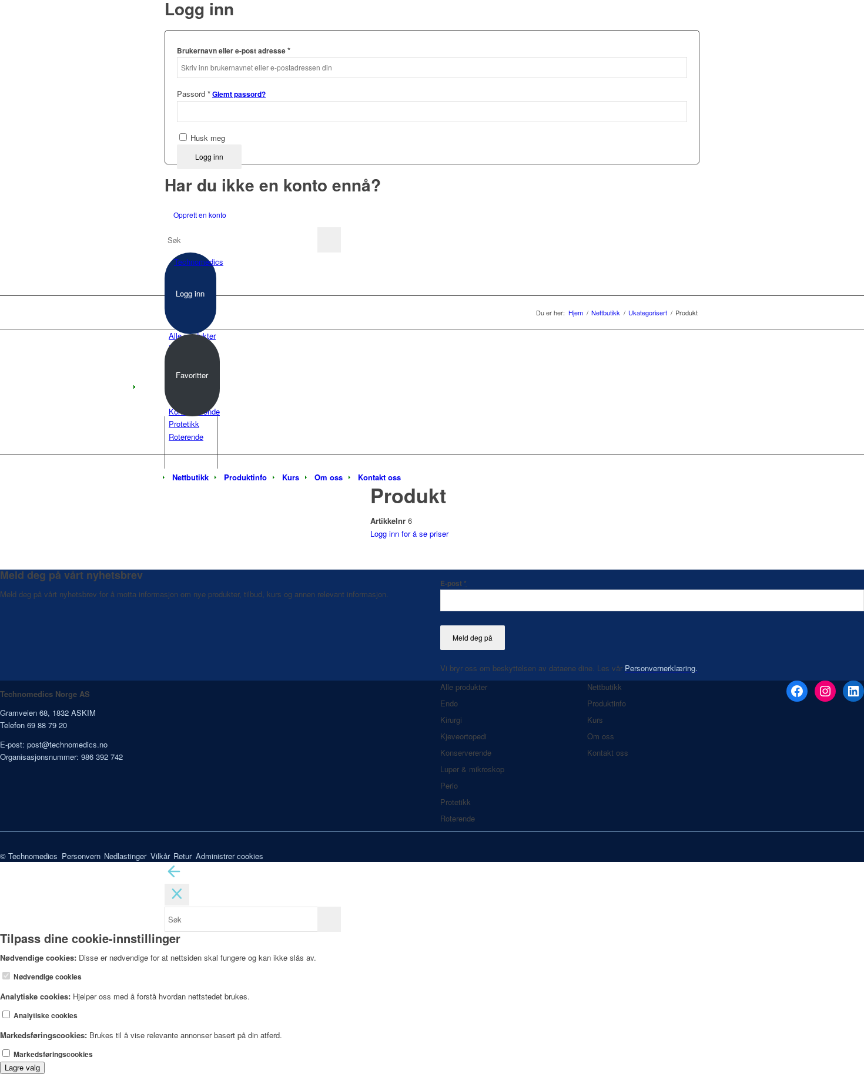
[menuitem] (190, 477)
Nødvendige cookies (47, 977)
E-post (453, 583)
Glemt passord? (239, 94)
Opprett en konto (199, 215)
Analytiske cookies (45, 1016)
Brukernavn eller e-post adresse (233, 50)
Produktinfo (606, 703)
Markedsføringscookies (52, 1054)
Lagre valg (22, 1067)
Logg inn (209, 156)
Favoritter (192, 375)
